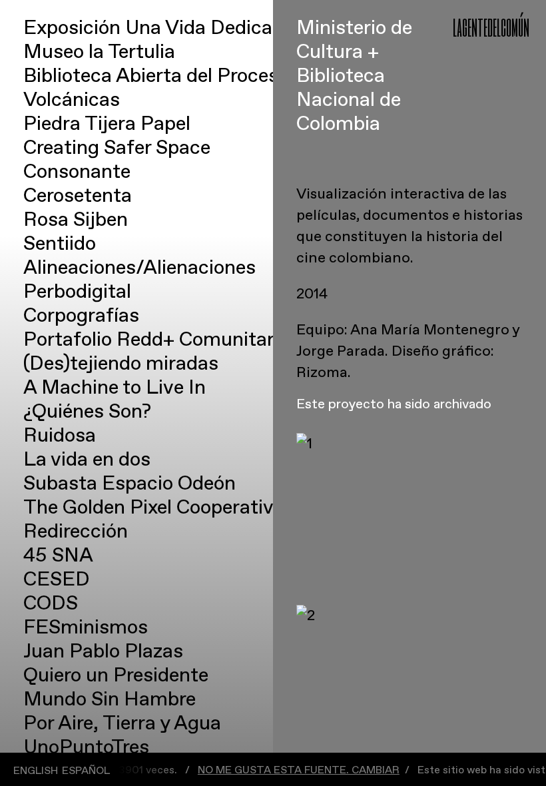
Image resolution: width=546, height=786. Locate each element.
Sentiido (59, 243)
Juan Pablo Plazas (103, 651)
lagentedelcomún (491, 26)
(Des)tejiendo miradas (120, 363)
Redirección (75, 531)
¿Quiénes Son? (87, 411)
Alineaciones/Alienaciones (139, 267)
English (35, 770)
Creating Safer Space (116, 147)
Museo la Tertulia (99, 51)
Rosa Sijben (75, 219)
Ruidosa (59, 435)
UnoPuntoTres (86, 747)
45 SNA (58, 555)
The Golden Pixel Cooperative (153, 507)
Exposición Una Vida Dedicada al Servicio (206, 27)
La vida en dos (86, 459)
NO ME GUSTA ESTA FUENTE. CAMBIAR (277, 770)
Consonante (77, 171)
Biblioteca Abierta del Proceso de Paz (188, 75)
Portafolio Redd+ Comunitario (156, 339)
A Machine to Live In (114, 387)
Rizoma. (323, 372)
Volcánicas (71, 99)
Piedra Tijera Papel (106, 123)
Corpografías (81, 315)
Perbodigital (77, 291)
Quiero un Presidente (115, 675)
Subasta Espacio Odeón (129, 483)
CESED (56, 579)
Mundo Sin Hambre (109, 699)
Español (86, 770)
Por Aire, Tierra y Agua (122, 723)
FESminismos (85, 627)
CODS (50, 603)
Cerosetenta (77, 195)
